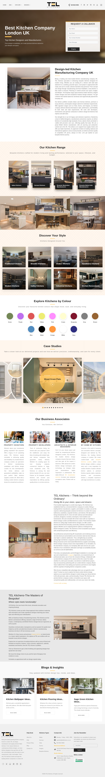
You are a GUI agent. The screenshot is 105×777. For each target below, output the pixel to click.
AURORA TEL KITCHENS (51, 207)
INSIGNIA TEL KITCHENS (51, 224)
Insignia (41, 748)
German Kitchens (39, 185)
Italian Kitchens (16, 185)
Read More (13, 712)
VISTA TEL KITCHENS (17, 218)
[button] (43, 408)
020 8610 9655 (75, 5)
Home (4, 5)
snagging (70, 555)
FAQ (28, 740)
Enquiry (73, 49)
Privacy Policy (30, 743)
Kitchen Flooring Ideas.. (51, 699)
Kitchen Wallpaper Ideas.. (18, 699)
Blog (28, 745)
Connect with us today (60, 583)
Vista (40, 743)
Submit (79, 750)
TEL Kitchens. (49, 773)
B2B (10, 5)
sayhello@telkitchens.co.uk (64, 740)
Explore (18, 5)
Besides (26, 5)
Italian (40, 737)
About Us (29, 737)
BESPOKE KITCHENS (87, 218)
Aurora (41, 745)
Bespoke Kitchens (44, 751)
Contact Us (29, 748)
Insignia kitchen (36, 634)
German (41, 740)
